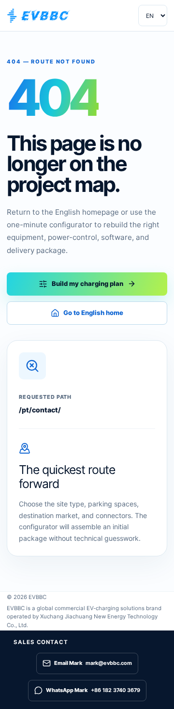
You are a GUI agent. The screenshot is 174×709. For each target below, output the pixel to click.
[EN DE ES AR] (152, 15)
